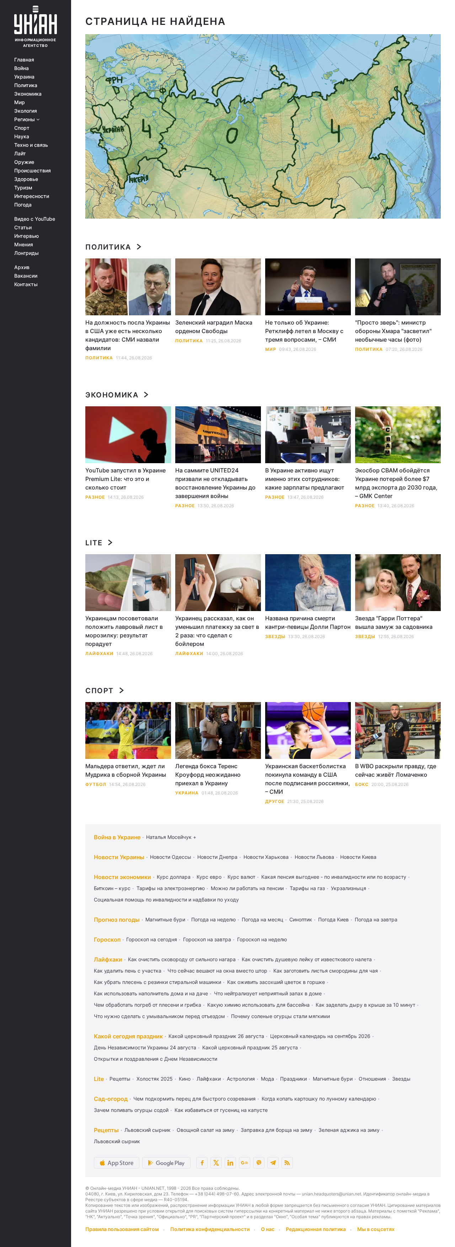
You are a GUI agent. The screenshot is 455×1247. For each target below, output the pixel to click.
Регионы (25, 119)
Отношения (372, 1079)
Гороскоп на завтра (207, 939)
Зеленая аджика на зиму (349, 1130)
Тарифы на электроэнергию (170, 888)
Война (21, 68)
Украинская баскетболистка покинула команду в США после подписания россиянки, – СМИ (307, 778)
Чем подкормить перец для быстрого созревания (194, 1099)
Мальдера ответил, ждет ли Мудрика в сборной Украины (125, 770)
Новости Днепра (217, 857)
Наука (21, 136)
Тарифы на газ (307, 888)
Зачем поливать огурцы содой (131, 1110)
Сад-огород (111, 1098)
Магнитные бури (165, 919)
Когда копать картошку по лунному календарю (319, 1099)
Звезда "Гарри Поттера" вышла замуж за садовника (394, 622)
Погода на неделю (213, 919)
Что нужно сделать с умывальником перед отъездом (159, 1016)
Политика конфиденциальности (210, 1229)
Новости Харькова (266, 857)
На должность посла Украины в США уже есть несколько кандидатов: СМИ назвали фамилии (127, 335)
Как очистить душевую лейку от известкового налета (307, 959)
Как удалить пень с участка (127, 971)
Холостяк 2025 (154, 1079)
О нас (267, 1229)
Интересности (31, 196)
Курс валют (241, 877)
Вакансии (25, 276)
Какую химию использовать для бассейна (258, 1005)
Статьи (23, 227)
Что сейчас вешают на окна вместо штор (217, 971)
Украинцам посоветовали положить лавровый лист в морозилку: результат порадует (124, 631)
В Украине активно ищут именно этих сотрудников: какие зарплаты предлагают (304, 479)
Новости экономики (122, 877)
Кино (185, 1079)
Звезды (275, 636)
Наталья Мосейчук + (171, 837)
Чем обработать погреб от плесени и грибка (147, 1005)
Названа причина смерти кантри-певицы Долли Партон (307, 622)
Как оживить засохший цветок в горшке (276, 982)
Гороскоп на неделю (262, 939)
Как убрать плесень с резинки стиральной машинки (157, 982)
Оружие (24, 162)
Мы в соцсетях (376, 1229)
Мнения (23, 244)
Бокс (362, 784)
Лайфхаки (99, 653)
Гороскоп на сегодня (151, 939)
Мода (267, 1079)
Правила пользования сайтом (122, 1229)
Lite (93, 543)
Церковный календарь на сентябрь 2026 (320, 1036)
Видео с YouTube (34, 219)
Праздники (293, 1079)
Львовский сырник (147, 1130)
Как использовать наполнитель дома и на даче (151, 993)
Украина (24, 77)
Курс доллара (174, 877)
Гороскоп (107, 939)
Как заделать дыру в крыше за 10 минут (365, 1005)
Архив (22, 267)
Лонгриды (26, 253)
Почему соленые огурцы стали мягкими (280, 1016)
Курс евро (209, 877)
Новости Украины (119, 857)
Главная (24, 60)
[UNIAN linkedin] (230, 1162)
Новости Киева (358, 857)
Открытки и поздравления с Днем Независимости (155, 1059)
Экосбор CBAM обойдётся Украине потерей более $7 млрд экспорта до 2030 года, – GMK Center (396, 483)
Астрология (241, 1079)
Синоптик (300, 919)
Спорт (22, 128)
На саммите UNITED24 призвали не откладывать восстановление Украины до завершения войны (215, 483)
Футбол (95, 784)
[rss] (287, 1162)
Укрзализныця (348, 888)
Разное (95, 497)
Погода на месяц (262, 919)
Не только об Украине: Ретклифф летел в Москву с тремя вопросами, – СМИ (304, 331)
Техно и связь (31, 145)
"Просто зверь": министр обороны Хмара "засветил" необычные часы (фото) (393, 331)
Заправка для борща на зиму (276, 1130)
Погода (23, 205)
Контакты (26, 284)
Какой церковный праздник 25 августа (250, 1047)
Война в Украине (117, 837)
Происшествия (32, 170)
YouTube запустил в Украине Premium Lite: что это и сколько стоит (125, 479)
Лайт (20, 153)
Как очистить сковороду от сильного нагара (182, 959)
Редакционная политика (316, 1229)
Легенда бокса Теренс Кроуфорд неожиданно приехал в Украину (208, 774)
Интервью (26, 236)
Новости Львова (314, 857)
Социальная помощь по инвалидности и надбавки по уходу (166, 900)
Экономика (28, 94)
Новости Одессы (170, 857)
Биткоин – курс (112, 888)
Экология (25, 111)
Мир (19, 102)
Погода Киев (333, 919)
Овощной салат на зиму (206, 1130)
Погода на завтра (376, 919)
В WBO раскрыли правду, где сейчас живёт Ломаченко (395, 770)
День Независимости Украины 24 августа (145, 1047)
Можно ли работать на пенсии (247, 888)
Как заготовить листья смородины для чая (325, 971)
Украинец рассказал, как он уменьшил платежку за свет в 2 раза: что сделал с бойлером (217, 631)
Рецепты (119, 1079)
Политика (25, 85)
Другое (274, 801)
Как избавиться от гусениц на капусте (221, 1110)
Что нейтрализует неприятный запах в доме (268, 993)
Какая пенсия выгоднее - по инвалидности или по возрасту (333, 877)
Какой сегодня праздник (128, 1036)
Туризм (23, 188)
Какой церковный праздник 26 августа (216, 1036)
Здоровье (26, 179)
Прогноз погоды (117, 919)
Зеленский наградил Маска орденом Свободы (213, 327)
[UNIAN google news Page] (244, 1162)
